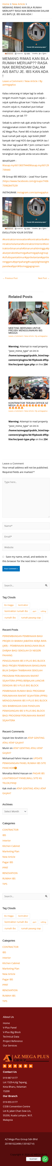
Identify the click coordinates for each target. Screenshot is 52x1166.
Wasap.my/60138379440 (16, 165)
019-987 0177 (10, 1077)
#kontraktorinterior (32, 244)
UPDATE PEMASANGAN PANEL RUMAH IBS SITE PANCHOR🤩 (24, 763)
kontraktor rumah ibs (16, 611)
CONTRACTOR (10, 829)
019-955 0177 (10, 1102)
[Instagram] (20, 1066)
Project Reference (13, 1041)
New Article (31, 81)
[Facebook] (5, 1066)
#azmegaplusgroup (37, 252)
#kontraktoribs (36, 239)
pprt (34, 611)
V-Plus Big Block (12, 1032)
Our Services (10, 1045)
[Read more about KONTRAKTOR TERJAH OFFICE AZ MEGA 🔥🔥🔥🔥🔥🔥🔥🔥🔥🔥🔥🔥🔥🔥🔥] (28, 387)
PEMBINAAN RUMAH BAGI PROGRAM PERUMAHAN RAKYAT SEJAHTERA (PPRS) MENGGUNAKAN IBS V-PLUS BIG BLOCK (24, 695)
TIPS (4, 884)
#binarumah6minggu (34, 248)
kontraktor (23, 605)
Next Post (43, 278)
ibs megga (9, 605)
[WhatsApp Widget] (45, 1159)
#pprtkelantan (33, 257)
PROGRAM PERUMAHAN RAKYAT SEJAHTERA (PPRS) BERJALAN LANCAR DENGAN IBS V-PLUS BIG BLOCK (23, 680)
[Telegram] (25, 1066)
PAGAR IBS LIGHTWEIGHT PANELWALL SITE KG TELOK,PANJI (23, 778)
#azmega (21, 252)
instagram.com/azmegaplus (32, 192)
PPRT (5, 867)
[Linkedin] (15, 1066)
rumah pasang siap (31, 617)
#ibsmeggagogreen (28, 266)
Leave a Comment (12, 81)
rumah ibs (10, 617)
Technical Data (11, 1036)
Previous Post (10, 278)
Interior (6, 840)
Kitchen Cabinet (11, 846)
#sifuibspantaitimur (13, 257)
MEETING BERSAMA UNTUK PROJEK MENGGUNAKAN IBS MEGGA (25, 330)
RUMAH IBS (8, 878)
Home (6, 1023)
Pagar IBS (7, 862)
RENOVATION (10, 873)
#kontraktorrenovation (15, 239)
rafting (43, 611)
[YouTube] (31, 1066)
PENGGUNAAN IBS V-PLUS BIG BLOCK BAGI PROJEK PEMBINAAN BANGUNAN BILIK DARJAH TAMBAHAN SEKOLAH (24, 665)
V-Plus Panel (10, 1027)
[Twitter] (10, 1066)
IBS (4, 835)
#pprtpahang (20, 261)
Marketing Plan (10, 851)
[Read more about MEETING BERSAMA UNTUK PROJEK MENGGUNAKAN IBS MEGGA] (28, 312)
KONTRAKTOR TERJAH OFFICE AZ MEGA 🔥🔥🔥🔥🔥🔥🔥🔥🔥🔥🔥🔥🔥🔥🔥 (28, 405)
